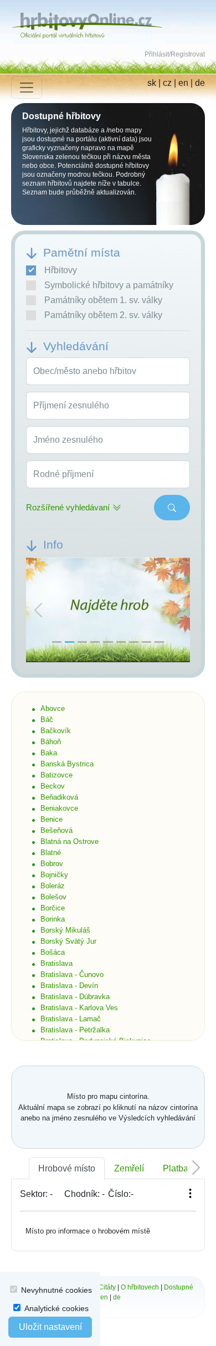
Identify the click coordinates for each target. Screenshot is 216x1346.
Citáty (107, 1287)
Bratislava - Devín (69, 985)
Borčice (52, 908)
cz (167, 83)
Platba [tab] (175, 1168)
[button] (38, 610)
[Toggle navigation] (26, 87)
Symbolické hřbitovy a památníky (108, 285)
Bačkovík (55, 730)
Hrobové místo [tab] (66, 1168)
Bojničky (54, 875)
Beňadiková (59, 797)
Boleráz (52, 886)
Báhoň (50, 742)
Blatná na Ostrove (69, 841)
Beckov (52, 786)
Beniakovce (59, 808)
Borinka (52, 919)
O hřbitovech (140, 1287)
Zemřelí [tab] (129, 1168)
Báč (46, 719)
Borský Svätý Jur (68, 941)
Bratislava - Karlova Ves (79, 1008)
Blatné (50, 852)
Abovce (52, 708)
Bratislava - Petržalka (75, 1030)
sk (151, 83)
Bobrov (51, 863)
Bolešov (53, 897)
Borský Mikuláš (65, 930)
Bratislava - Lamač (70, 1019)
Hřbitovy (60, 270)
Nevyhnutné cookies (56, 1290)
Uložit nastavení (50, 1327)
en (183, 83)
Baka (48, 753)
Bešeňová (56, 830)
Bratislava (56, 963)
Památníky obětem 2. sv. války (103, 315)
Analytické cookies (56, 1308)
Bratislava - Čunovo (72, 974)
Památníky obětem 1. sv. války (103, 300)
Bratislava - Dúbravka (75, 996)
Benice (51, 819)
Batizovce (56, 775)
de (200, 83)
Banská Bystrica (67, 764)
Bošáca (52, 952)
